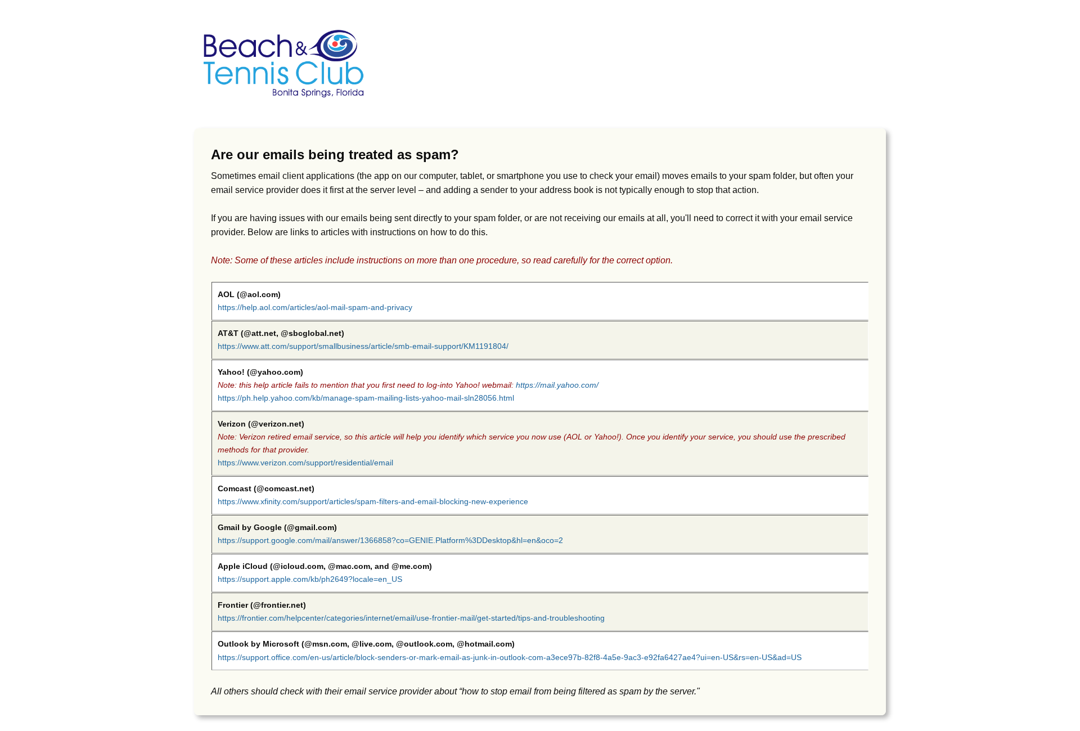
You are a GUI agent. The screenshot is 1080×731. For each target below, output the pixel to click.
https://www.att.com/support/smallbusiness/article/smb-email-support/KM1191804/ (363, 346)
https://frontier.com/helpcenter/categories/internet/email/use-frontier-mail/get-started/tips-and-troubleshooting (411, 617)
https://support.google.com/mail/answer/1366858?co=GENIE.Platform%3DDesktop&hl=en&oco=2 (390, 540)
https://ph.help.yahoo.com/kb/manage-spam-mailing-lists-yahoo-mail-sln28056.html (366, 397)
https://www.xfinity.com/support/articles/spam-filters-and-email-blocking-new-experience (373, 501)
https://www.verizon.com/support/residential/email (305, 462)
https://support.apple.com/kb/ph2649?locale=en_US (310, 579)
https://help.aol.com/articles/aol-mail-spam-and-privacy (315, 307)
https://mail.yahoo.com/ (557, 384)
